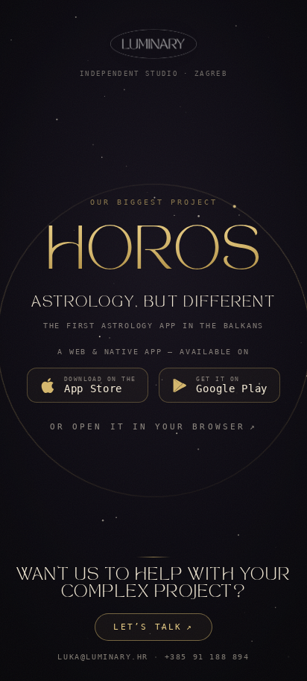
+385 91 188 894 (207, 657)
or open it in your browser (153, 427)
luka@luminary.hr (102, 657)
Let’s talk (153, 627)
